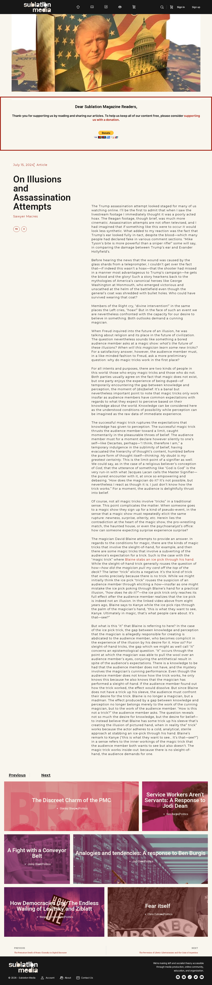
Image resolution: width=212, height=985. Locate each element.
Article (42, 165)
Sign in (181, 7)
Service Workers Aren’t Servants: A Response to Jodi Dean (175, 800)
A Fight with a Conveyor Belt (36, 853)
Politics (83, 808)
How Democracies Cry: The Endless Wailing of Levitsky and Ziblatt (54, 906)
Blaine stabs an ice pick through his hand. (159, 559)
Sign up (196, 7)
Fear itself (157, 906)
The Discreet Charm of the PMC (71, 800)
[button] (16, 229)
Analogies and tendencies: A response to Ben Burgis (141, 853)
